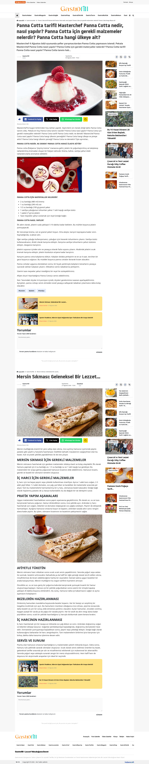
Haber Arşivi (130, 736)
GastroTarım (90, 15)
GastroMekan (116, 15)
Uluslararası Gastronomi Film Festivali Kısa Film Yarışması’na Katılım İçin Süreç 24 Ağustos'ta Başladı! (125, 184)
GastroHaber (27, 15)
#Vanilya (41, 291)
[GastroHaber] (119, 119)
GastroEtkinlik (77, 15)
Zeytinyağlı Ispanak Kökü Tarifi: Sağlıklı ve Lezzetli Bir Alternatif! (124, 84)
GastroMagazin (40, 15)
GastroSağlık (53, 15)
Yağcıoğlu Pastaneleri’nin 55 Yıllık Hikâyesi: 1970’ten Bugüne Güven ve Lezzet (125, 95)
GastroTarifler (30, 372)
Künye (131, 2)
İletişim (125, 2)
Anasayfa (86, 736)
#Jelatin (31, 291)
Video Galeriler (41, 2)
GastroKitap (65, 15)
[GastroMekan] (119, 150)
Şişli (80, 385)
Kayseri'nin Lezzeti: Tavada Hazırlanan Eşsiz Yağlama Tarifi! (124, 105)
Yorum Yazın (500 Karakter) (26, 334)
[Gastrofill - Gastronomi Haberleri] (26, 736)
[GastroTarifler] (119, 475)
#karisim (22, 291)
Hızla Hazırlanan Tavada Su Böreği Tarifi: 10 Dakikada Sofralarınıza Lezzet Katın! (125, 403)
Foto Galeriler (31, 2)
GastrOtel (127, 15)
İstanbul (80, 384)
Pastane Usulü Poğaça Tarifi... (124, 175)
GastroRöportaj (77, 745)
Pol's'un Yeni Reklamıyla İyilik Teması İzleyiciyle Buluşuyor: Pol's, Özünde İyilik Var (125, 509)
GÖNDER (99, 352)
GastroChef (65, 745)
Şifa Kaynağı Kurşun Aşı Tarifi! (125, 64)
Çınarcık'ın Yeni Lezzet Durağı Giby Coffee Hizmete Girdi (118, 164)
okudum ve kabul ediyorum (37, 351)
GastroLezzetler (30, 20)
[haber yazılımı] (129, 762)
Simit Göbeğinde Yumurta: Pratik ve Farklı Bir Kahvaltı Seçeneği (125, 74)
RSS (18, 762)
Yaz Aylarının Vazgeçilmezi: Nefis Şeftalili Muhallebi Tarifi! (124, 393)
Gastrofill (21, 20)
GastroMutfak (102, 15)
